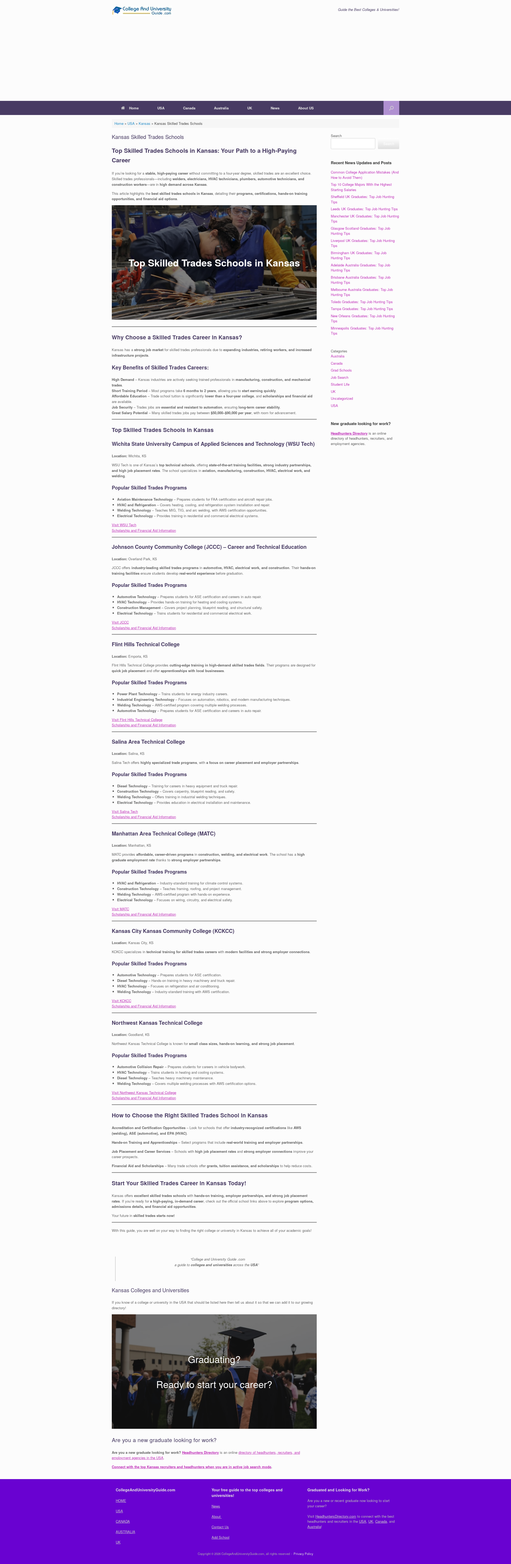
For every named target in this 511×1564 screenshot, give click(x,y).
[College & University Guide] (142, 10)
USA (160, 107)
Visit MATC (120, 908)
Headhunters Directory (200, 1452)
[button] (391, 108)
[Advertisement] (255, 61)
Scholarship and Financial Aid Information (144, 530)
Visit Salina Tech (125, 811)
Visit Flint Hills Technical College (137, 719)
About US (306, 107)
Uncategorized (342, 398)
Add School (220, 1537)
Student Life (340, 384)
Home (134, 107)
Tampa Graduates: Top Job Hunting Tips (362, 308)
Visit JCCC (120, 622)
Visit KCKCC (121, 1000)
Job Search (339, 377)
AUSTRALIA (125, 1531)
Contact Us (220, 1526)
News (275, 107)
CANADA (123, 1521)
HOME (121, 1500)
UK (249, 107)
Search (336, 135)
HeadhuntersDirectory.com (335, 1516)
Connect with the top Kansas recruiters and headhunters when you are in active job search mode (191, 1466)
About (217, 1516)
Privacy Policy (303, 1553)
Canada (189, 107)
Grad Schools (341, 370)
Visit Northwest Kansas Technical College (144, 1092)
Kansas (144, 123)
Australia (221, 107)
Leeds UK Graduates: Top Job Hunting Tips (364, 208)
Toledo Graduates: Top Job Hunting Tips (362, 301)
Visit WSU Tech (124, 524)
